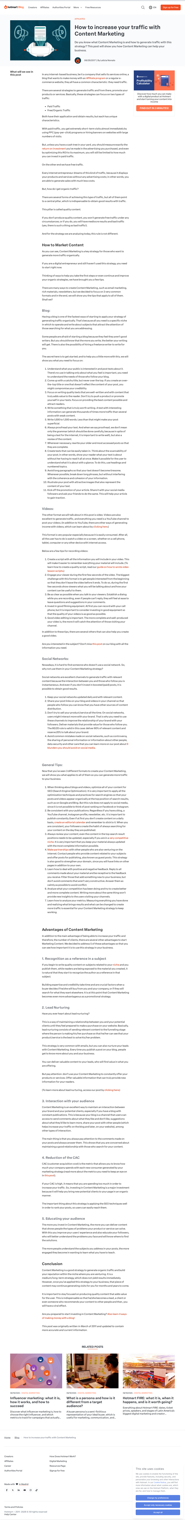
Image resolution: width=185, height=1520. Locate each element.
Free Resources (93, 7)
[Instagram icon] (30, 1490)
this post (97, 644)
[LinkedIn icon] (18, 1490)
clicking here (100, 526)
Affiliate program (95, 78)
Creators (32, 7)
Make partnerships (58, 849)
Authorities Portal (61, 7)
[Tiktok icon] (36, 1490)
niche (116, 964)
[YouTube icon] (24, 1490)
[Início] (14, 6)
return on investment (54, 148)
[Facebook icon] (6, 1490)
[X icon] (12, 1490)
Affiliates (44, 7)
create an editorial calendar (69, 822)
